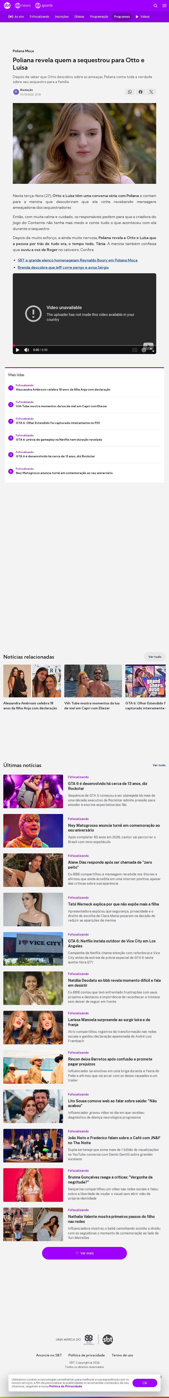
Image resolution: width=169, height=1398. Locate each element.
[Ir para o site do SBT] (108, 1340)
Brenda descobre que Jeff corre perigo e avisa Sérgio (63, 267)
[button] (32, 691)
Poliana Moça (23, 51)
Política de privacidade (86, 1355)
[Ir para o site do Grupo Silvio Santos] (77, 1340)
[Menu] (164, 5)
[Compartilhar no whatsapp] (130, 92)
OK (144, 1383)
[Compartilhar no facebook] (141, 92)
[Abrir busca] (155, 5)
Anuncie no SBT (49, 1355)
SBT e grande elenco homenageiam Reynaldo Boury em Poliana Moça (77, 260)
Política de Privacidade (65, 1386)
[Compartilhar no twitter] (151, 92)
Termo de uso (122, 1355)
